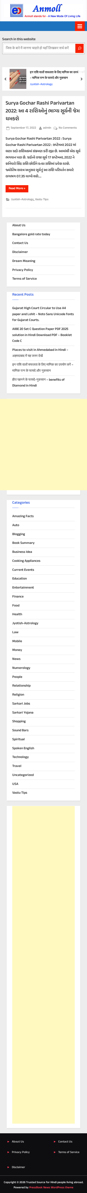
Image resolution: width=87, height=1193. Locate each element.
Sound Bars (20, 730)
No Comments (68, 128)
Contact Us (20, 243)
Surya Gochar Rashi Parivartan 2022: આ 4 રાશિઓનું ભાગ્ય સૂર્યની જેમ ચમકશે (43, 111)
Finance (18, 596)
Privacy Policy (22, 270)
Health (17, 614)
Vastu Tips (41, 199)
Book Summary (23, 543)
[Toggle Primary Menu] (80, 26)
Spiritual (18, 739)
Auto (15, 525)
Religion (18, 694)
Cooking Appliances (26, 561)
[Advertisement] (43, 444)
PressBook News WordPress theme (51, 1187)
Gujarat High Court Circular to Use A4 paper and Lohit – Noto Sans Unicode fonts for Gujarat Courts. (43, 314)
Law (15, 632)
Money (17, 650)
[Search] (79, 48)
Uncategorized (23, 775)
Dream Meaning (23, 261)
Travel (16, 766)
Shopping (19, 721)
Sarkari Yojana (22, 712)
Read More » (18, 189)
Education (19, 578)
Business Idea (22, 552)
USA (15, 784)
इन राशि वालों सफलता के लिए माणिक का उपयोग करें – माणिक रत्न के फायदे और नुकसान (57, 75)
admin (47, 127)
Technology (20, 757)
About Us (18, 225)
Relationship (21, 685)
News (16, 659)
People (17, 677)
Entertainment (23, 587)
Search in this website (18, 39)
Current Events (23, 570)
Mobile (17, 641)
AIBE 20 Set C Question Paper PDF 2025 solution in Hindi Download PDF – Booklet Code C (42, 335)
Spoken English (23, 748)
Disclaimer (20, 252)
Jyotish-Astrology (41, 84)
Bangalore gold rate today (31, 234)
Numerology (21, 668)
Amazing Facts (23, 516)
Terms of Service (24, 278)
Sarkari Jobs (21, 703)
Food (15, 605)
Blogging (18, 534)
